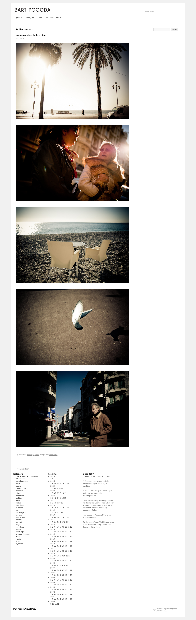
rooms (18, 529)
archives (50, 17)
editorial (19, 493)
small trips (30, 454)
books (18, 486)
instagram (30, 17)
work (18, 541)
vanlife (18, 539)
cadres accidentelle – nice (31, 35)
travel (37, 454)
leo (17, 510)
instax (18, 503)
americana (20, 479)
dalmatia (19, 491)
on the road (20, 517)
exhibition (20, 496)
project (18, 524)
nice (55, 454)
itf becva (19, 508)
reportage (20, 527)
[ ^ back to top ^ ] (23, 469)
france (51, 454)
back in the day (22, 481)
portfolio (19, 17)
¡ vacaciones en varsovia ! (27, 476)
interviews (20, 505)
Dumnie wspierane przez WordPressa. (166, 610)
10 (63, 483)
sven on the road (23, 534)
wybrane (19, 544)
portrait (19, 522)
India (18, 500)
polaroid (19, 520)
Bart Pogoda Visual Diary (24, 608)
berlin (18, 483)
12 (68, 483)
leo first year (21, 512)
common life (21, 488)
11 (65, 483)
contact (40, 17)
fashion (19, 498)
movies (19, 515)
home (58, 17)
